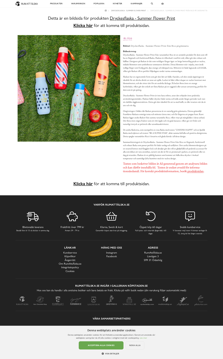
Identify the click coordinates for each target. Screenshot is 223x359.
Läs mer (143, 338)
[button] (111, 353)
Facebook (111, 256)
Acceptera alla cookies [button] (101, 345)
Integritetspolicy (70, 267)
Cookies (70, 271)
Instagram (111, 252)
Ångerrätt (70, 260)
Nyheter (117, 3)
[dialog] (111, 342)
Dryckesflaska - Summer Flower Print (142, 18)
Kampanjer (136, 3)
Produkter (56, 3)
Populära (99, 3)
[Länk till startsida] (106, 11)
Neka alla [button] (135, 345)
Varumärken (78, 3)
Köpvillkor (70, 256)
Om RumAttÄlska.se (70, 263)
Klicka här (83, 25)
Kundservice (70, 252)
